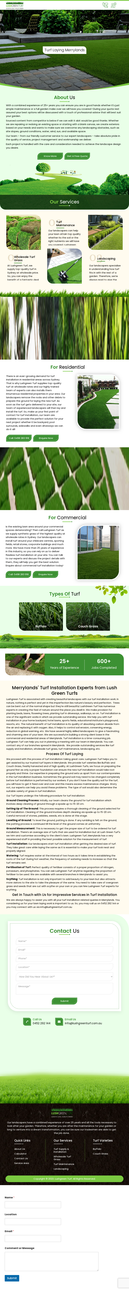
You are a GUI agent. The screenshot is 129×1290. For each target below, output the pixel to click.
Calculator (20, 1153)
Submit (12, 1278)
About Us (19, 1149)
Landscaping (61, 1168)
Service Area (21, 1163)
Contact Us (21, 1158)
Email (9, 1231)
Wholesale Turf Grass (62, 1158)
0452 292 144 (108, 903)
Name (9, 1197)
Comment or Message (19, 1248)
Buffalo (97, 1149)
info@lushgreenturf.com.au (56, 907)
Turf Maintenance (64, 1164)
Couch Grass (100, 1153)
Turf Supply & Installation (61, 1150)
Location (11, 1214)
